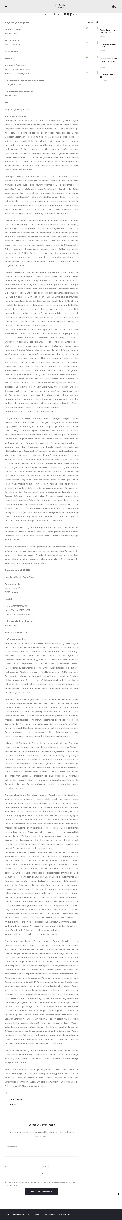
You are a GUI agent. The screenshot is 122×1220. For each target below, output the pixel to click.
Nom (7, 1166)
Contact (37, 1215)
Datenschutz (16, 1099)
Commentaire (11, 1147)
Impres (13, 1104)
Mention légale (64, 1215)
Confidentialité (49, 1215)
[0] (116, 7)
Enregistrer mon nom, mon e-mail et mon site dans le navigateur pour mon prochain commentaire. (40, 1184)
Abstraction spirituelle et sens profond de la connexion (108, 61)
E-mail (46, 1166)
